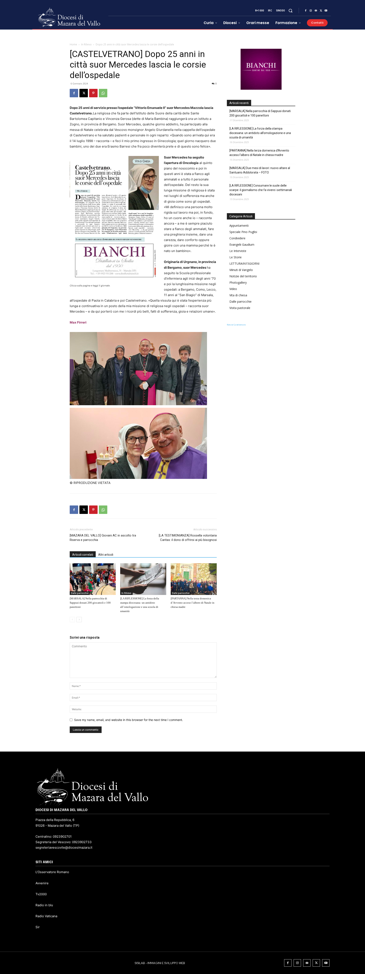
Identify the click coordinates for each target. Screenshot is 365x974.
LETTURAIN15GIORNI (244, 263)
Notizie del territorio (243, 276)
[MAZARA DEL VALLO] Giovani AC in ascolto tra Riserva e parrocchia (103, 538)
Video (233, 289)
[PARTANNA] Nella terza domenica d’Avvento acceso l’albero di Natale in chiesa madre (192, 602)
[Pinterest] (93, 93)
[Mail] (315, 10)
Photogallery (238, 282)
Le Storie (235, 257)
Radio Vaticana (46, 916)
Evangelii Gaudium (241, 244)
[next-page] (79, 619)
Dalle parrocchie (80, 593)
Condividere (237, 238)
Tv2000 (41, 894)
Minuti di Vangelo (241, 270)
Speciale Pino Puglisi (243, 232)
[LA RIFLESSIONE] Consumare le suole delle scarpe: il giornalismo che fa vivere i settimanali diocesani (260, 190)
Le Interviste (237, 251)
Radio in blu (44, 905)
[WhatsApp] (103, 93)
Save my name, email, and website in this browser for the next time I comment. (128, 720)
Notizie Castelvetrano (236, 325)
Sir (37, 927)
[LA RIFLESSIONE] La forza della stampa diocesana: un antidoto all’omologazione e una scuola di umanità (260, 133)
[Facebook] (305, 10)
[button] (290, 10)
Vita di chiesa (238, 295)
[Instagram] (310, 10)
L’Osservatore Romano (52, 872)
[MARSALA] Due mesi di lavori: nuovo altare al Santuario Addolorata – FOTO (259, 170)
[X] (320, 10)
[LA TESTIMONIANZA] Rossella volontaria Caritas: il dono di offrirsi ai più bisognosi (188, 538)
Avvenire (42, 883)
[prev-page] (72, 619)
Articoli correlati (82, 554)
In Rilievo (86, 44)
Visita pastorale (239, 308)
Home (73, 44)
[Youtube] (325, 10)
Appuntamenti (239, 226)
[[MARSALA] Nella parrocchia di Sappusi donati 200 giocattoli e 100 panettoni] (93, 579)
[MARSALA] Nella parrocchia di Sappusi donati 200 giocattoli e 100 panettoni (90, 602)
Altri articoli (105, 554)
